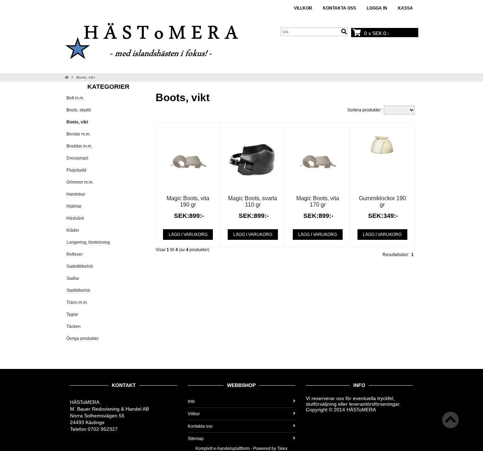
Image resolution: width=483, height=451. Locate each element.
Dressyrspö (77, 158)
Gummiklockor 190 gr (382, 201)
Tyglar (72, 314)
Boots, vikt (85, 77)
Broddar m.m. (79, 146)
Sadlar (72, 278)
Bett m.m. (75, 98)
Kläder (72, 230)
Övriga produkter (82, 338)
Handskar (75, 194)
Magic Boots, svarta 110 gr (252, 201)
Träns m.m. (77, 302)
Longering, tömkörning (88, 242)
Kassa (405, 8)
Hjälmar (74, 206)
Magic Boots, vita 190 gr (188, 201)
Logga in (377, 8)
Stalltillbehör (78, 290)
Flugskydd (76, 170)
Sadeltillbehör (79, 266)
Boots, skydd (78, 110)
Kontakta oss (339, 8)
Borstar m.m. (78, 134)
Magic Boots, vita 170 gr (317, 201)
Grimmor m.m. (79, 182)
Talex (282, 448)
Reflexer (74, 254)
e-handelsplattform (232, 448)
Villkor (303, 8)
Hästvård (75, 218)
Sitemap (196, 438)
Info (191, 401)
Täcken (73, 326)
